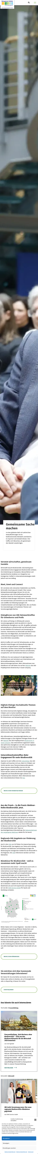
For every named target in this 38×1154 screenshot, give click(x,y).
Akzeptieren (6, 1138)
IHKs (10, 844)
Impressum (30, 1152)
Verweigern (6, 1143)
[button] (35, 1120)
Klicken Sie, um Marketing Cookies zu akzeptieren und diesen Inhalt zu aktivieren (19, 685)
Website (28, 665)
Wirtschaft (11, 1076)
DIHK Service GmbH (14, 888)
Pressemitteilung (13, 1008)
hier (23, 778)
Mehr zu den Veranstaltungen (13, 790)
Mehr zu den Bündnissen (11, 956)
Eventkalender (8, 989)
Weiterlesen (8, 1068)
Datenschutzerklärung (10, 1152)
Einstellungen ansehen (9, 1148)
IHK (13, 853)
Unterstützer (26, 761)
